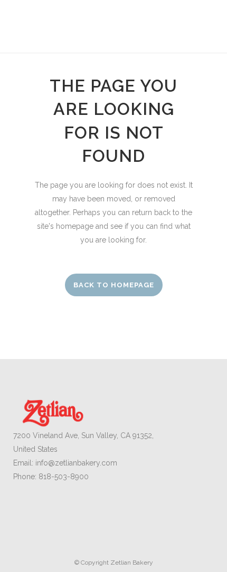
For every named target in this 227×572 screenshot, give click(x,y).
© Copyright (92, 562)
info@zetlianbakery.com (76, 463)
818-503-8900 (64, 476)
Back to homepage (113, 285)
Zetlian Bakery (131, 562)
